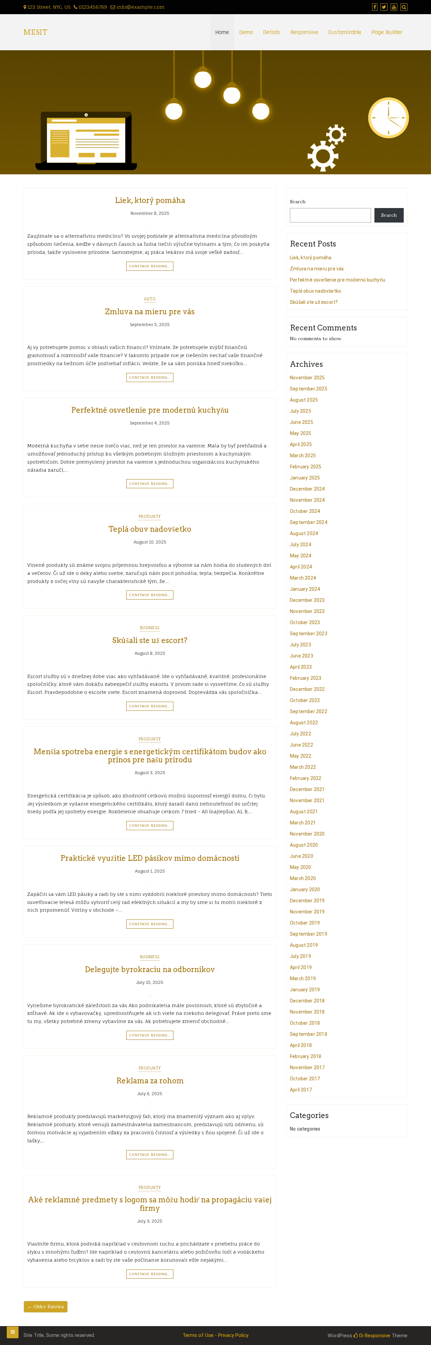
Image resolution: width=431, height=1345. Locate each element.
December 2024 (307, 489)
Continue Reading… (149, 266)
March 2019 (303, 978)
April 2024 (301, 566)
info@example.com (141, 7)
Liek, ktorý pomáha (150, 200)
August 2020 (304, 845)
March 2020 (303, 878)
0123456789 (92, 7)
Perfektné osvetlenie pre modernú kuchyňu (150, 410)
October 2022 (305, 700)
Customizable (344, 32)
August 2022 (304, 722)
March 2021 (303, 822)
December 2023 (307, 600)
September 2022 (308, 711)
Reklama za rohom (150, 1080)
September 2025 (308, 388)
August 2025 (304, 400)
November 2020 (307, 834)
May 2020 (300, 867)
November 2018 (307, 1012)
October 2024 (305, 511)
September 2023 (308, 633)
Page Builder (386, 32)
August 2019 (304, 945)
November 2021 (307, 800)
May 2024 (300, 555)
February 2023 (306, 678)
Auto (150, 299)
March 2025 (303, 455)
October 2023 (305, 622)
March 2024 (303, 578)
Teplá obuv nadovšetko (149, 529)
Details (271, 32)
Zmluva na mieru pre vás (150, 311)
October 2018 (305, 1023)
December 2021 (307, 789)
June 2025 (301, 422)
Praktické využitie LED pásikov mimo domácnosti (149, 858)
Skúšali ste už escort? (150, 640)
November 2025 (307, 377)
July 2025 (300, 411)
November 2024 (307, 500)
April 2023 (301, 667)
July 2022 (300, 733)
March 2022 (303, 767)
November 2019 (307, 911)
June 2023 (301, 656)
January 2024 (305, 589)
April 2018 (301, 1045)
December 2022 (307, 689)
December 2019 (307, 900)
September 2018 (308, 1034)
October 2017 (305, 1078)
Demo (246, 32)
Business (150, 627)
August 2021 (304, 811)
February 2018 (306, 1056)
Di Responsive (374, 1336)
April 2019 (301, 967)
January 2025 (305, 477)
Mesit (36, 32)
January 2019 (305, 989)
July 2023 (300, 644)
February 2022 (306, 778)
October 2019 (305, 923)
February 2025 (306, 466)
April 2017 (301, 1089)
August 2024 (304, 533)
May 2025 (300, 433)
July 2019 (300, 956)
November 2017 (307, 1067)
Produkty (150, 516)
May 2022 (300, 756)
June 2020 (301, 856)
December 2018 (307, 1000)
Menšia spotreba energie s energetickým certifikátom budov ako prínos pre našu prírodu (149, 755)
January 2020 (305, 889)
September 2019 (308, 934)
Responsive (304, 32)
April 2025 (301, 444)
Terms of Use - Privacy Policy (215, 1335)
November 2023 (307, 611)
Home (222, 32)
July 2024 (300, 544)
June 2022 (301, 745)
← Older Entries (45, 1307)
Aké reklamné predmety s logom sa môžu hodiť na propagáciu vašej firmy (150, 1203)
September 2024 (308, 522)
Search (297, 202)
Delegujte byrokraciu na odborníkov (150, 969)
